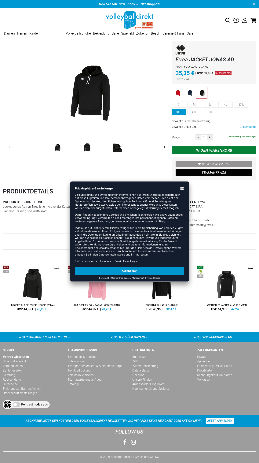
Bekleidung (101, 33)
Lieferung (9, 375)
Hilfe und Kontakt (14, 361)
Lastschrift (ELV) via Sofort (214, 366)
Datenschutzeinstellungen (20, 393)
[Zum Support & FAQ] (236, 20)
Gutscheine (10, 384)
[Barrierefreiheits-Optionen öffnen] (7, 404)
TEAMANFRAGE (214, 172)
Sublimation (76, 361)
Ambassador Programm (148, 384)
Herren (22, 33)
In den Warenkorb (214, 150)
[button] (228, 20)
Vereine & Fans (173, 33)
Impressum (139, 357)
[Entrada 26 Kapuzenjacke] (161, 287)
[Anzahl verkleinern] (198, 137)
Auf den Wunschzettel (216, 164)
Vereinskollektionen (81, 375)
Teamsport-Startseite (82, 357)
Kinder (34, 33)
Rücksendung (12, 379)
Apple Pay (204, 361)
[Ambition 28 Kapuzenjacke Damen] (226, 287)
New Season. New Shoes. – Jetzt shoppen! (129, 4)
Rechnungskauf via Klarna (214, 375)
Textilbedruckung (79, 370)
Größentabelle (248, 126)
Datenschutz (140, 370)
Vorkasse (203, 379)
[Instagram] (133, 442)
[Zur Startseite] (129, 20)
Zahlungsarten (12, 370)
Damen (9, 33)
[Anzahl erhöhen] (210, 137)
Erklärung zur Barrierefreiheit (22, 388)
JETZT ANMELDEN (219, 421)
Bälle (115, 33)
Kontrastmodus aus (34, 404)
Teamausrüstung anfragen (85, 379)
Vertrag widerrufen (16, 357)
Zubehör (142, 33)
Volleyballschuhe (78, 33)
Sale (190, 33)
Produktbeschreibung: (23, 202)
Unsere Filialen (142, 379)
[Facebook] (124, 442)
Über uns (138, 375)
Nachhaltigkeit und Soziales (151, 388)
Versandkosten (13, 366)
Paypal (201, 357)
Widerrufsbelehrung (145, 366)
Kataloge (74, 384)
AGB (135, 361)
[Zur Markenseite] (180, 50)
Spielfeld (127, 33)
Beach (155, 33)
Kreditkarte (204, 370)
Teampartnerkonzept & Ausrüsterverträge (95, 366)
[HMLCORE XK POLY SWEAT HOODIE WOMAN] (32, 287)
